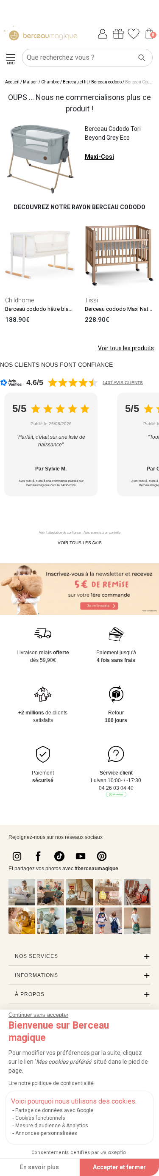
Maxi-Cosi (99, 156)
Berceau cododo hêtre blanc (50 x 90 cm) (55, 309)
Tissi (91, 300)
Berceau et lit (75, 82)
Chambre (50, 82)
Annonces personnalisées (46, 1133)
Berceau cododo (106, 82)
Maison (30, 82)
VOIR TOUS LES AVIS (80, 542)
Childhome (19, 300)
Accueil (12, 82)
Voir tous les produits (126, 348)
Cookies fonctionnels (40, 1118)
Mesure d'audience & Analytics (51, 1126)
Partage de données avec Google (54, 1110)
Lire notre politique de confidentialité (51, 1083)
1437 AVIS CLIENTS (123, 382)
